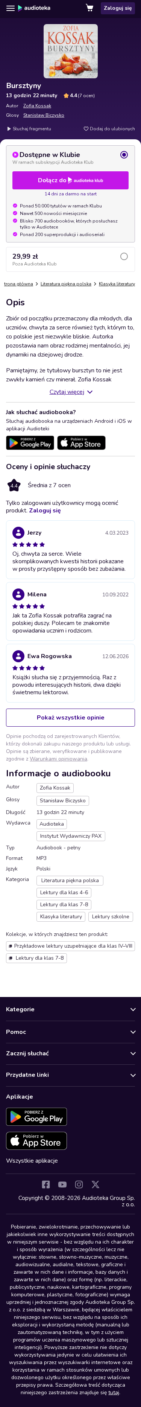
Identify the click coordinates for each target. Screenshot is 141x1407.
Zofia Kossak (37, 106)
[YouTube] (62, 1184)
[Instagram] (78, 1184)
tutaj (113, 1392)
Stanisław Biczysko (43, 115)
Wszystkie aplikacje (32, 1161)
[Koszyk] (90, 8)
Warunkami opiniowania (58, 758)
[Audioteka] (34, 8)
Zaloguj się (118, 8)
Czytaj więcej (67, 392)
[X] (95, 1184)
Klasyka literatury (117, 284)
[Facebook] (45, 1184)
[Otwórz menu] (10, 8)
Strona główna (17, 284)
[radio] (70, 157)
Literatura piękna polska (66, 284)
